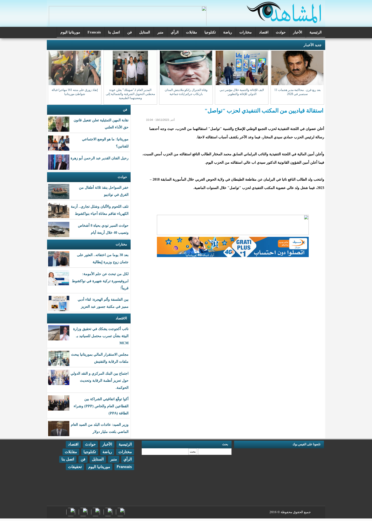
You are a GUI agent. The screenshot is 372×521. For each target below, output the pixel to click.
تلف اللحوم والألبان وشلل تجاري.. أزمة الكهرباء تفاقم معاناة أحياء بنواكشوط (100, 210)
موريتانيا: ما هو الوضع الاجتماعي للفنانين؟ (105, 142)
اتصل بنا (114, 32)
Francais (94, 32)
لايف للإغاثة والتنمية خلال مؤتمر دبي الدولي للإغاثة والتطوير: (242, 92)
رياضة (227, 32)
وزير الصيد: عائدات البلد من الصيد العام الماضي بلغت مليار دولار (100, 428)
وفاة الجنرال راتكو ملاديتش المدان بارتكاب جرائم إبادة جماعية (186, 92)
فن (129, 32)
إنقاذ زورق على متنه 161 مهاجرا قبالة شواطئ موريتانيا (75, 92)
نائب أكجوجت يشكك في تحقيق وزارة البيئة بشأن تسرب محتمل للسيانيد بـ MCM (101, 336)
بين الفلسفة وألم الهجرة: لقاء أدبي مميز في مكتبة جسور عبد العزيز (103, 303)
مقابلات (191, 32)
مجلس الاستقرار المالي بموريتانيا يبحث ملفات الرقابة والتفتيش (100, 358)
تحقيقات (75, 467)
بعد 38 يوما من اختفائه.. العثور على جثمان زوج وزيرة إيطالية (103, 258)
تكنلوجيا (210, 32)
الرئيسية (315, 32)
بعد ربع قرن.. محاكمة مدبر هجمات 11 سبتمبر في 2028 (297, 92)
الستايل (144, 32)
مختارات (245, 32)
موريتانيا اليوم (70, 32)
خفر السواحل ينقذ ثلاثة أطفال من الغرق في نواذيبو (104, 191)
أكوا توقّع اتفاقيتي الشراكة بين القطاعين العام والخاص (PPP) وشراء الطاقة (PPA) (101, 406)
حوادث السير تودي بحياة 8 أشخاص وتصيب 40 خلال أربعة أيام (103, 229)
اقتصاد (263, 32)
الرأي (175, 32)
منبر (160, 32)
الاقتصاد (121, 318)
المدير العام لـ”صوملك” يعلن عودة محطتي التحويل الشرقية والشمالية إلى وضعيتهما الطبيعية (130, 94)
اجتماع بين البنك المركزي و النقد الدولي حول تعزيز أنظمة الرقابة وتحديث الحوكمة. (100, 381)
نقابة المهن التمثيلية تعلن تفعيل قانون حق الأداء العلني (101, 123)
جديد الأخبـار (313, 45)
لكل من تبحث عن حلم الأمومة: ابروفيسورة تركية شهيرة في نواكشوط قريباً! (100, 281)
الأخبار (297, 32)
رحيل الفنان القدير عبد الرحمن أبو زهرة (100, 158)
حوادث (281, 32)
